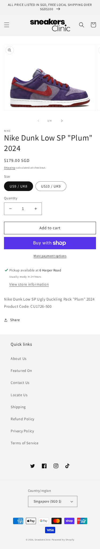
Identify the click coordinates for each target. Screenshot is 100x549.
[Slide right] (62, 121)
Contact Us (20, 382)
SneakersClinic (43, 539)
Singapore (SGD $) (48, 501)
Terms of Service (25, 443)
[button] (7, 25)
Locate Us (19, 394)
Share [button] (15, 319)
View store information (29, 284)
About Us (19, 358)
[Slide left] (38, 121)
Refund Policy (22, 418)
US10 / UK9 (51, 186)
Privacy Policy (22, 431)
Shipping (9, 167)
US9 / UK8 (18, 186)
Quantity (10, 198)
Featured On (21, 370)
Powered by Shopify (63, 539)
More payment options (50, 256)
